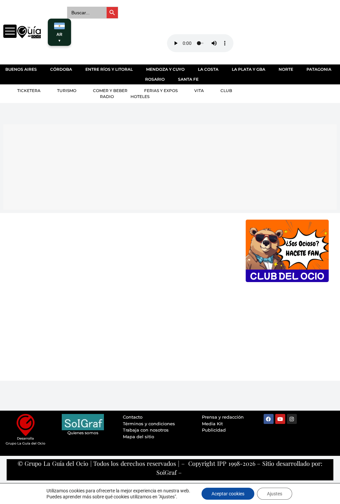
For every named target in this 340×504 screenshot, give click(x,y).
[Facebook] (269, 419)
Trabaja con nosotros (146, 430)
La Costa (208, 69)
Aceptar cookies (228, 493)
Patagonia (318, 69)
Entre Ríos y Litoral (109, 69)
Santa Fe (188, 79)
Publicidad (214, 430)
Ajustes (274, 493)
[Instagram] (292, 419)
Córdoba (61, 69)
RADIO (107, 96)
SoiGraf (166, 472)
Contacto (132, 417)
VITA (199, 90)
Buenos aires (21, 69)
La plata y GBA (248, 69)
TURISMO (66, 90)
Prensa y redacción (223, 417)
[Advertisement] (164, 165)
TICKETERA (29, 90)
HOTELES (139, 96)
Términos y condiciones (149, 423)
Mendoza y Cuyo (165, 69)
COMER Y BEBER (110, 90)
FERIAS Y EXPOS (161, 90)
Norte (286, 69)
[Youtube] (280, 419)
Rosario (155, 79)
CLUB (226, 90)
